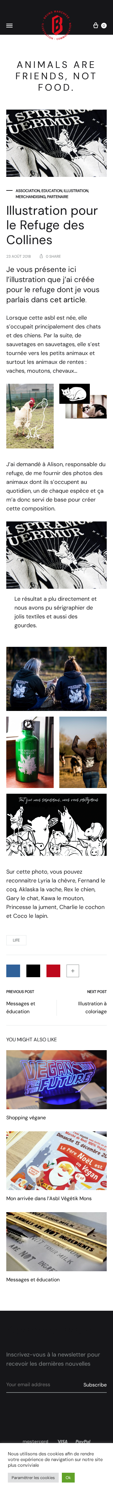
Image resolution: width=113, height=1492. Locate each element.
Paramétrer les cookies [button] (33, 1477)
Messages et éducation (20, 1007)
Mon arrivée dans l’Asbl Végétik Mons (49, 1198)
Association (28, 190)
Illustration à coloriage (92, 1007)
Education (51, 190)
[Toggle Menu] (9, 25)
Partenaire (57, 196)
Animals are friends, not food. (56, 75)
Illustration (76, 190)
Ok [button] (68, 1477)
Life (16, 940)
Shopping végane (26, 1117)
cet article (67, 299)
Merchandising (31, 196)
